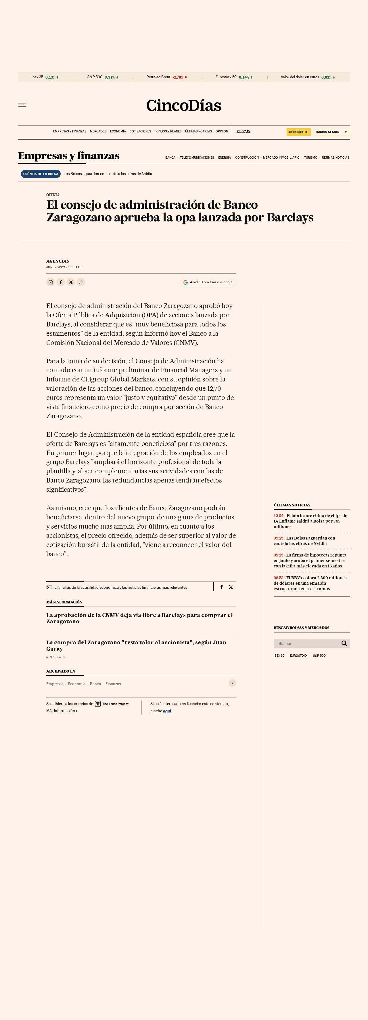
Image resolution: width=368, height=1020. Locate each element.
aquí (167, 710)
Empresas (54, 683)
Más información (60, 710)
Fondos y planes (168, 131)
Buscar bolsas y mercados (301, 628)
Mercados (98, 131)
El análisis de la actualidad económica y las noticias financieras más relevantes (120, 587)
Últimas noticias (198, 131)
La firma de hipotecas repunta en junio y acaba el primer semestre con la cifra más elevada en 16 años (310, 560)
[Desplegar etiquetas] (232, 683)
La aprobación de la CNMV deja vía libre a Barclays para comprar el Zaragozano (139, 618)
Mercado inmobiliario (281, 157)
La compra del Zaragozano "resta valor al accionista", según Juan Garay (136, 646)
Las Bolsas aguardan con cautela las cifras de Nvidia (108, 173)
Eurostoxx (298, 656)
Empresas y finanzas (69, 131)
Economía (118, 131)
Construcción (246, 157)
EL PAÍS (241, 129)
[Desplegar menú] (22, 105)
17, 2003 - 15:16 (64, 267)
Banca (170, 157)
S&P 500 (94, 77)
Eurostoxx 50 (226, 77)
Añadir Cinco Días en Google (211, 282)
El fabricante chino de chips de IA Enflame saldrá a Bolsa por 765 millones (310, 521)
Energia (224, 157)
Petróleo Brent (158, 77)
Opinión (222, 131)
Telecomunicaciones (197, 157)
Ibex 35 (37, 77)
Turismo (311, 157)
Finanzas (113, 683)
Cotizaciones (140, 131)
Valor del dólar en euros (300, 77)
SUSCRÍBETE (298, 132)
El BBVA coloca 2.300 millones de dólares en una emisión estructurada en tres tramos (310, 583)
